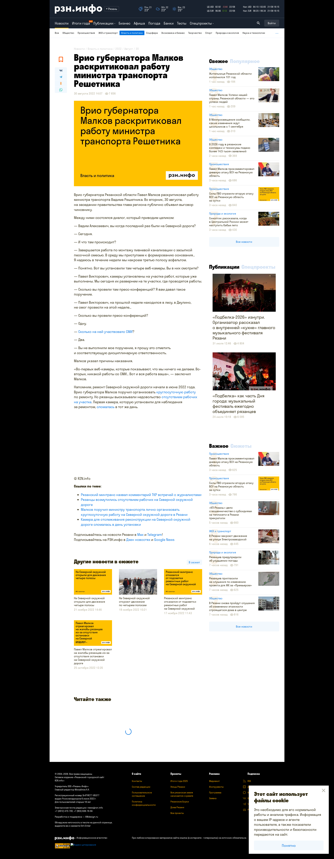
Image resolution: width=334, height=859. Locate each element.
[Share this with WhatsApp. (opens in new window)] (61, 90)
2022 (118, 48)
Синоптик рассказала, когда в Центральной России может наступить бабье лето (228, 221)
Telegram (154, 534)
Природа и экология (227, 32)
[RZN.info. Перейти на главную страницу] (78, 9)
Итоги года (81, 23)
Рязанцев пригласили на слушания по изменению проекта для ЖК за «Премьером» (230, 582)
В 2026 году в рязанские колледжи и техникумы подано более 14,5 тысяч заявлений (229, 148)
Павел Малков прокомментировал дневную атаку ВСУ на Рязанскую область (231, 172)
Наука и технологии (253, 32)
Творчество (195, 32)
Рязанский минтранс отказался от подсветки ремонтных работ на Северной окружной (180, 603)
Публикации (224, 266)
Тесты (181, 23)
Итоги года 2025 (179, 781)
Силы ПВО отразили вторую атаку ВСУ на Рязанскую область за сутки (231, 197)
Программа (215, 792)
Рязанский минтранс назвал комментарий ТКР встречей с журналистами (141, 494)
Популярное (245, 61)
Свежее (218, 61)
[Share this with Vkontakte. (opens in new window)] (61, 70)
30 (137, 48)
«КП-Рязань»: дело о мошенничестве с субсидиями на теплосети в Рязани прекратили (230, 513)
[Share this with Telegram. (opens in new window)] (61, 77)
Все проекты (177, 813)
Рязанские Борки (179, 801)
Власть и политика (132, 32)
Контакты (137, 781)
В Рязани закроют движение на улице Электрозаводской (228, 537)
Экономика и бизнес (173, 32)
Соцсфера (152, 32)
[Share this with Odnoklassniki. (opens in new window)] (61, 83)
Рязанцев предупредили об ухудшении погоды (225, 558)
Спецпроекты (258, 266)
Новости (62, 23)
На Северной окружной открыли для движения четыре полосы (89, 601)
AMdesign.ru (91, 816)
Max (140, 534)
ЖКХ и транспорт (108, 32)
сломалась (106, 407)
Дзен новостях (138, 539)
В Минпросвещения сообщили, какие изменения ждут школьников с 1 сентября (229, 123)
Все (57, 32)
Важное (218, 446)
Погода (154, 23)
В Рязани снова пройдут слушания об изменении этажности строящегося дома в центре (232, 606)
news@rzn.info (95, 807)
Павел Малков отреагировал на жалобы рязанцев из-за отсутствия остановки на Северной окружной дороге (93, 656)
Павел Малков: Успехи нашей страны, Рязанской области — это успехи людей (231, 98)
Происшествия (86, 32)
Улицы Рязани (177, 786)
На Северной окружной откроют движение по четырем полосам (134, 601)
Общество (68, 32)
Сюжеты (241, 446)
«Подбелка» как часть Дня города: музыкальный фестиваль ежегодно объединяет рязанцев (238, 403)
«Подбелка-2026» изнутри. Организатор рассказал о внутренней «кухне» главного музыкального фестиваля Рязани (244, 327)
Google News (164, 539)
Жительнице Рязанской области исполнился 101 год (230, 75)
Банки (169, 23)
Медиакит (214, 781)
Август (128, 48)
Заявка (212, 798)
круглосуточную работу (176, 392)
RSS (249, 781)
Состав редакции (141, 786)
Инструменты (216, 786)
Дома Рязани (177, 807)
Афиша (139, 23)
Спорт (208, 32)
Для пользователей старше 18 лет (73, 802)
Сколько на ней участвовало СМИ (105, 331)
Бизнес (124, 23)
